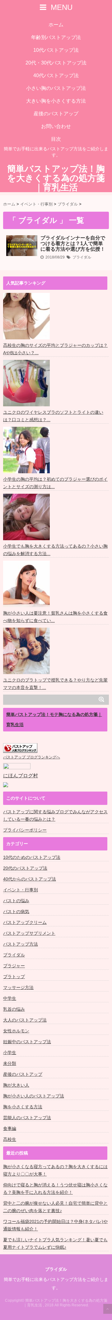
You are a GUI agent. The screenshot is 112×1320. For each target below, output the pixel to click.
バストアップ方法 (20, 944)
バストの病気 (16, 911)
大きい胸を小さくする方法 (56, 101)
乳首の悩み (14, 1009)
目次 (56, 139)
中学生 (9, 998)
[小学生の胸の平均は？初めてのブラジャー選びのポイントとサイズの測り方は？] (27, 450)
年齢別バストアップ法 (56, 37)
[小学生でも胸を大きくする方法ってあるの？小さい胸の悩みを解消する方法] (27, 517)
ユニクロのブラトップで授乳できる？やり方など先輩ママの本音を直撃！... (55, 684)
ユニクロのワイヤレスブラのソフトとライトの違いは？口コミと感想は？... (53, 416)
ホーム (56, 24)
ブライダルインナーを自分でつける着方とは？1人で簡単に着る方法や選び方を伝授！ (72, 243)
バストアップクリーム (25, 922)
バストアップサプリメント (29, 933)
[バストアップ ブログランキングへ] (20, 748)
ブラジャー (14, 965)
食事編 (9, 1128)
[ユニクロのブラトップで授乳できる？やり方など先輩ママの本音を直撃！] (27, 651)
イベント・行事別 (20, 889)
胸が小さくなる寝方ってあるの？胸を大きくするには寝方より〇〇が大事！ (55, 1170)
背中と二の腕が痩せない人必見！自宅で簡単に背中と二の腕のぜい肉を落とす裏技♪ (55, 1207)
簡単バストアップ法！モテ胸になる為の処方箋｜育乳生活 (54, 719)
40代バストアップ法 (56, 75)
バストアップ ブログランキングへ (31, 757)
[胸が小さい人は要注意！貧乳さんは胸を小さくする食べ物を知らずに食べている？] (27, 584)
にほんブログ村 (20, 775)
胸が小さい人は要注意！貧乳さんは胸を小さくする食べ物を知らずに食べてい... (55, 617)
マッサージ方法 (18, 987)
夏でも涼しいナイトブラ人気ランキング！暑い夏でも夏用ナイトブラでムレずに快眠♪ (55, 1243)
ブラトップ (14, 976)
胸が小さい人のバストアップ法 (33, 1095)
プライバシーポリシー (25, 830)
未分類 (9, 1063)
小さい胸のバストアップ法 (56, 88)
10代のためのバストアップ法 (31, 857)
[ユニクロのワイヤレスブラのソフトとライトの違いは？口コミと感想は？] (27, 383)
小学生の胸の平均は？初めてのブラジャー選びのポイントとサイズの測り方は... (55, 483)
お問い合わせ (56, 126)
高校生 (9, 1139)
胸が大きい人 (16, 1085)
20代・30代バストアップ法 (56, 62)
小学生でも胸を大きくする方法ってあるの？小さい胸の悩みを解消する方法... (55, 550)
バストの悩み (16, 900)
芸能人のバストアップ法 (27, 1117)
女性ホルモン (16, 1030)
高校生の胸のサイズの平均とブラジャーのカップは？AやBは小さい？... (55, 349)
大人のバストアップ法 (25, 1020)
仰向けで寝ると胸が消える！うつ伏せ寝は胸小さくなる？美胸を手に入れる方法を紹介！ (55, 1188)
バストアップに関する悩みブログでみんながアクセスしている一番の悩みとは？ (55, 815)
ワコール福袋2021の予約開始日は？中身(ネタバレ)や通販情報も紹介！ (55, 1225)
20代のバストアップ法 (25, 868)
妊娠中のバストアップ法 (27, 1041)
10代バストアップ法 (56, 50)
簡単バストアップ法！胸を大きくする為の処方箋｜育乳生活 (56, 178)
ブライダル (81, 257)
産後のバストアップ (56, 113)
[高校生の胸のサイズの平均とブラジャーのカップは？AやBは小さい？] (27, 316)
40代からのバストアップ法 (29, 878)
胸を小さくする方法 (22, 1106)
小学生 (9, 1052)
